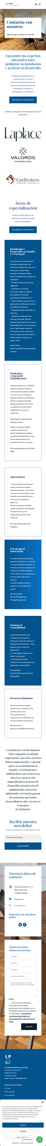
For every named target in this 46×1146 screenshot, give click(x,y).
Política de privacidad (27, 1143)
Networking (10, 1092)
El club (8, 1088)
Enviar (29, 1027)
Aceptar (23, 1125)
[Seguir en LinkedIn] (20, 925)
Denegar (23, 1131)
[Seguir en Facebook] (24, 925)
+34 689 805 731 (20, 906)
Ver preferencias (23, 1137)
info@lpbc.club (19, 899)
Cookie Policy (16, 1143)
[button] (43, 1102)
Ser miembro (10, 1095)
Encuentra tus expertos (23, 100)
